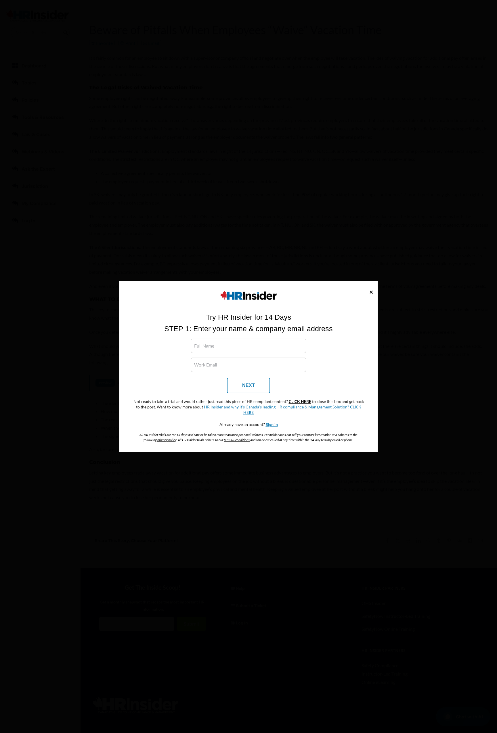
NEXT (248, 385)
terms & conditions (237, 440)
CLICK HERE (300, 401)
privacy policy (166, 440)
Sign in (272, 424)
